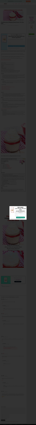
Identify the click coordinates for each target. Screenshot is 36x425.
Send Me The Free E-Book (20, 217)
